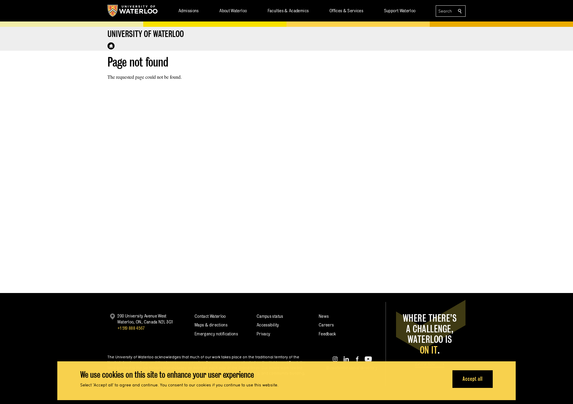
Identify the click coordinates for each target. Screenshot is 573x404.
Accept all (473, 379)
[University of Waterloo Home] (132, 11)
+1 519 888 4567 (131, 328)
